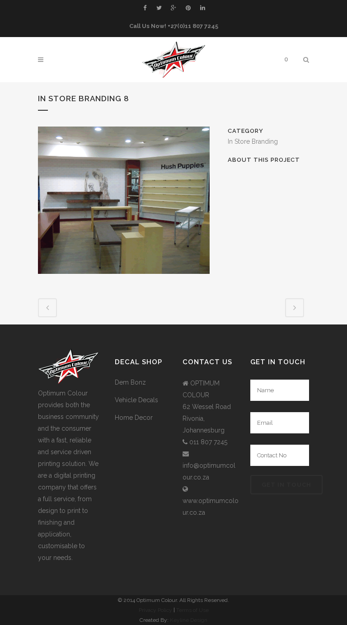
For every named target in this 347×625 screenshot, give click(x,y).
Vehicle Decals (136, 400)
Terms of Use (192, 610)
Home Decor (134, 417)
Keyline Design (188, 620)
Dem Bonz (130, 382)
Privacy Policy (155, 610)
